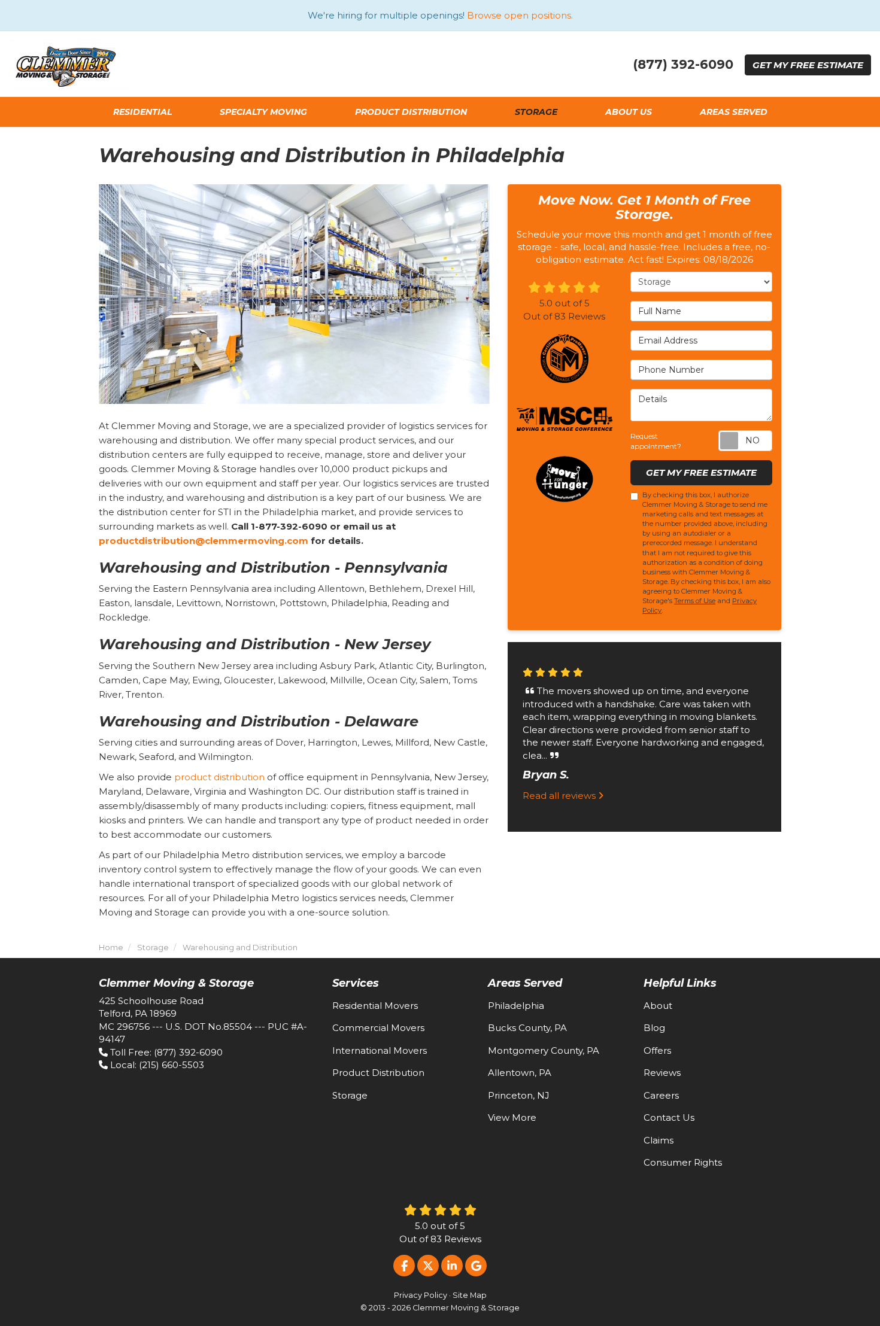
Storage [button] (536, 112)
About (658, 1005)
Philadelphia (516, 1005)
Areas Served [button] (733, 112)
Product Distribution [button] (411, 112)
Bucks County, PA (527, 1027)
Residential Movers (375, 1005)
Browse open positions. (520, 15)
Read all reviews (560, 795)
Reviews (662, 1072)
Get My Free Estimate (701, 472)
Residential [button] (142, 112)
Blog (654, 1027)
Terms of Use (694, 601)
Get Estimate (807, 65)
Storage (350, 1095)
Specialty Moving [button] (263, 112)
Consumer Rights (683, 1162)
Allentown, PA (519, 1072)
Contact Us (669, 1117)
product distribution (219, 777)
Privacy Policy (420, 1295)
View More (512, 1117)
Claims (658, 1140)
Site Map (470, 1295)
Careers (661, 1095)
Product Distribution (378, 1072)
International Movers (379, 1050)
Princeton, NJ (519, 1095)
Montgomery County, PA (543, 1050)
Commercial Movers (378, 1027)
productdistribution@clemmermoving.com (203, 540)
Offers (657, 1050)
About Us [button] (628, 112)
